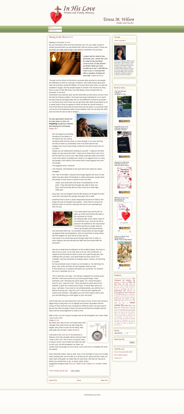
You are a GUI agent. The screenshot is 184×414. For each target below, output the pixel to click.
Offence (116, 313)
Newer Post (53, 380)
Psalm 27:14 (54, 320)
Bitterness (116, 285)
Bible (130, 282)
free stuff (131, 295)
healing (127, 299)
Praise (115, 315)
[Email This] (71, 371)
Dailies (131, 289)
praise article (122, 315)
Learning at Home (124, 309)
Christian (116, 289)
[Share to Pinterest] (79, 371)
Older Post (104, 380)
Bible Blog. (117, 284)
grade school (130, 297)
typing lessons (131, 321)
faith (126, 294)
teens (117, 320)
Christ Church (129, 287)
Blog (122, 285)
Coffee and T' (118, 358)
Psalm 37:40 (80, 364)
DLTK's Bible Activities (120, 355)
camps (133, 285)
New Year (120, 312)
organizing (130, 313)
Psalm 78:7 (53, 129)
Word (124, 323)
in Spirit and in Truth (127, 307)
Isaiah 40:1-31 (69, 364)
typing (124, 321)
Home (79, 380)
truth (120, 321)
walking (118, 323)
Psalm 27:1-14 (92, 364)
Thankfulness (125, 320)
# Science (116, 278)
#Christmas (124, 278)
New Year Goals (129, 312)
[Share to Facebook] (77, 371)
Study (121, 318)
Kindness (116, 309)
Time (132, 320)
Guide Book (117, 299)
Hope (126, 305)
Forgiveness (132, 294)
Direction (129, 291)
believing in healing (120, 282)
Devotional (118, 291)
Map (115, 312)
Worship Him (117, 324)
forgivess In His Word (121, 295)
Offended (123, 313)
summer (127, 318)
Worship (131, 323)
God (123, 297)
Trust (115, 321)
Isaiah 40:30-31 (73, 330)
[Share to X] (75, 371)
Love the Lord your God (126, 310)
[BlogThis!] (73, 371)
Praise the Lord (131, 315)
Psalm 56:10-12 (97, 76)
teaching (133, 318)
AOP (130, 278)
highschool (123, 300)
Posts (51, 27)
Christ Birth (119, 287)
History (123, 302)
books (127, 285)
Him (129, 300)
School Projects (129, 317)
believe (128, 280)
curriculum (124, 289)
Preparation (119, 317)
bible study (129, 284)
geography (116, 297)
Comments (53, 30)
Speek (115, 318)
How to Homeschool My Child (123, 352)
